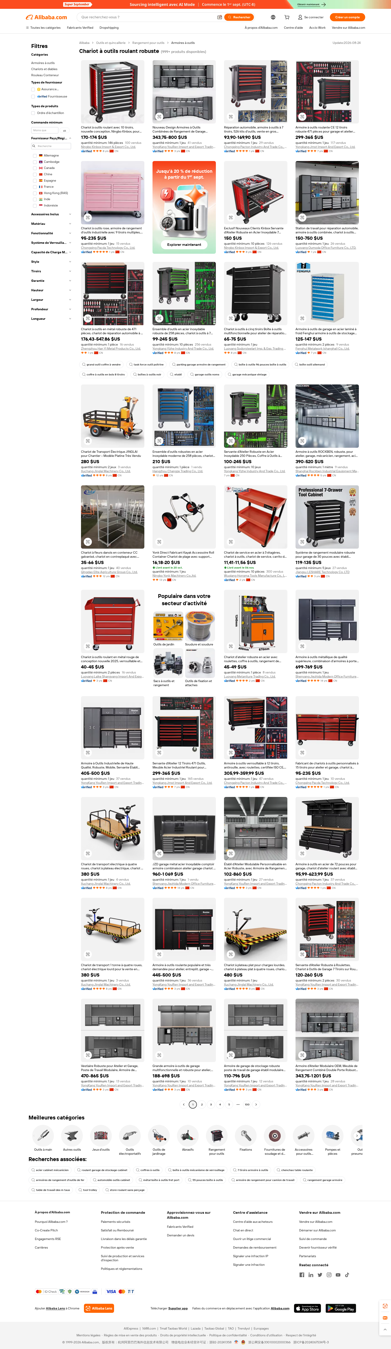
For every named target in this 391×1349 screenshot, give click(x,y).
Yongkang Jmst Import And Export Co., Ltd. (325, 147)
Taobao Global (214, 1328)
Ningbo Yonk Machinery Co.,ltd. (174, 575)
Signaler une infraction (249, 1264)
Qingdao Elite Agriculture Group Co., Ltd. (109, 572)
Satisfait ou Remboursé (117, 1230)
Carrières (41, 1247)
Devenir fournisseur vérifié (318, 1247)
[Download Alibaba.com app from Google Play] (341, 1308)
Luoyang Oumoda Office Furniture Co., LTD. (326, 247)
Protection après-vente (117, 1247)
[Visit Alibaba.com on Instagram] (329, 1275)
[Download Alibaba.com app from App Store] (307, 1308)
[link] (385, 1306)
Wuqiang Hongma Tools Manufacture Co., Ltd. (255, 575)
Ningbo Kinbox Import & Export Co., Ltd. (108, 147)
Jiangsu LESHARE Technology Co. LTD (323, 572)
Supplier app (178, 1308)
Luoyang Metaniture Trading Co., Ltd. (250, 676)
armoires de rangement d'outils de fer (60, 1180)
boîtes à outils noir (149, 374)
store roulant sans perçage (127, 1190)
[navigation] (51, 574)
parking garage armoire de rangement (201, 364)
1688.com (149, 1328)
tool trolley (90, 1190)
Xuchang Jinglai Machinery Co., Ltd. (106, 471)
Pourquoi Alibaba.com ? (51, 1221)
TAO (231, 1328)
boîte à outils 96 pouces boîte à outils (262, 364)
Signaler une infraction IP (250, 1256)
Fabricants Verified (180, 1226)
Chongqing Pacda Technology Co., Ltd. (108, 247)
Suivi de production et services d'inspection (122, 1258)
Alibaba (84, 43)
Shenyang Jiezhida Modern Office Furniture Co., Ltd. (327, 676)
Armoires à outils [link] (183, 43)
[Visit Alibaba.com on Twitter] (320, 1275)
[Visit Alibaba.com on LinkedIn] (311, 1275)
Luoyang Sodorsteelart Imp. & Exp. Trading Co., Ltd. (255, 348)
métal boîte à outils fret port (161, 1180)
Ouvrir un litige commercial (252, 1239)
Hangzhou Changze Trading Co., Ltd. (178, 471)
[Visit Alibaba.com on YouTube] (338, 1275)
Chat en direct (243, 1230)
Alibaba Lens (55, 1308)
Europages (261, 1328)
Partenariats (307, 1256)
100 (247, 1104)
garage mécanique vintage (249, 374)
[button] (219, 17)
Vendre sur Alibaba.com (315, 1221)
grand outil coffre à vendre (104, 364)
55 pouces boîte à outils (208, 1180)
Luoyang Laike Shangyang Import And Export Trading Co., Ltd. (112, 676)
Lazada (195, 1328)
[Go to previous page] (184, 1104)
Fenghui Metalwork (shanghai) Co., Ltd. (323, 348)
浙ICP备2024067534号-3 (311, 1342)
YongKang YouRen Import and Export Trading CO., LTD (184, 147)
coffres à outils (150, 1170)
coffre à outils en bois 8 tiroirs (106, 374)
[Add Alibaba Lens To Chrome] (99, 1308)
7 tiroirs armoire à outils (253, 1170)
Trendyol (244, 1328)
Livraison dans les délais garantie (124, 1239)
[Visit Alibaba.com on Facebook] (302, 1275)
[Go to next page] (256, 1104)
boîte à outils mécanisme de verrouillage (198, 1170)
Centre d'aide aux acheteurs (253, 1221)
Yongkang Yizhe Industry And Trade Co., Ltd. (183, 348)
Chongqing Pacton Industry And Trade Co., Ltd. (255, 147)
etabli (178, 374)
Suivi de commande (313, 1239)
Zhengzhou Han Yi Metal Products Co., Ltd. (111, 348)
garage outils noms (207, 374)
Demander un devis (180, 1235)
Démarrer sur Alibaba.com (317, 1230)
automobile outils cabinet (114, 1180)
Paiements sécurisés (115, 1221)
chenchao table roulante (297, 1170)
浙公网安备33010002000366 (269, 1342)
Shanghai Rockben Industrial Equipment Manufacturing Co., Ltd (327, 471)
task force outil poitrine (149, 364)
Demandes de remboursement (255, 1247)
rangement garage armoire (325, 1180)
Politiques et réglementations (121, 1269)
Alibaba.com (280, 1308)
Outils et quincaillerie (111, 43)
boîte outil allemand (312, 364)
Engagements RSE (48, 1239)
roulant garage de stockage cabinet (104, 1170)
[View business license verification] (236, 1342)
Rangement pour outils (148, 43)
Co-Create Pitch (46, 1230)
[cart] (287, 18)
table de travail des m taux (53, 1190)
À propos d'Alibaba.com (52, 1212)
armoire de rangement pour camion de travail (265, 1180)
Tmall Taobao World (173, 1328)
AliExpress (131, 1328)
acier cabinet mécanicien (52, 1170)
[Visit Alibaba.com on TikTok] (347, 1275)
